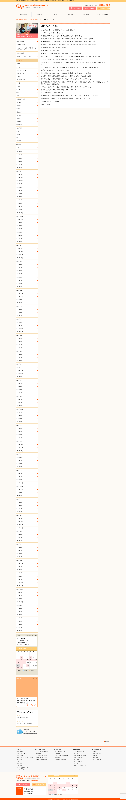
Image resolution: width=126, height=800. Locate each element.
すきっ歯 (76, 759)
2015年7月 (19, 566)
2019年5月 (19, 428)
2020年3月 (19, 396)
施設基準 (19, 759)
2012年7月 (19, 627)
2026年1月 (19, 174)
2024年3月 (19, 242)
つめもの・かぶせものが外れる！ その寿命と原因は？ (26, 48)
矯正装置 (18, 141)
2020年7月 (19, 383)
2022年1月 (19, 325)
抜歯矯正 (57, 757)
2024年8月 (19, 225)
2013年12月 (19, 602)
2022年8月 (19, 303)
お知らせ (19, 763)
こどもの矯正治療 (40, 749)
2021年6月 (19, 348)
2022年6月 (19, 309)
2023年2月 (19, 283)
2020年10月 (19, 373)
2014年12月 (19, 582)
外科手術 (18, 105)
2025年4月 (19, 200)
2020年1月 (19, 402)
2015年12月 (19, 560)
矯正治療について (96, 749)
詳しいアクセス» (32, 705)
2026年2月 (19, 171)
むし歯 (18, 89)
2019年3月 (19, 434)
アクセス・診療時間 (102, 14)
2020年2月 (19, 399)
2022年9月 (19, 299)
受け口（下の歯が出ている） (82, 755)
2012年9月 (19, 621)
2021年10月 (19, 335)
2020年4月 (19, 393)
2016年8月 (19, 534)
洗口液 (18, 134)
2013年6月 (19, 608)
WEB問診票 (76, 8)
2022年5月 (19, 312)
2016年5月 (19, 544)
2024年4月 (19, 238)
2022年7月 (19, 306)
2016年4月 (19, 547)
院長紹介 (39, 14)
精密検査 (18, 144)
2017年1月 (19, 518)
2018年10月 (19, 451)
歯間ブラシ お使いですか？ (23, 56)
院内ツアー (86, 14)
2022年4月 (19, 315)
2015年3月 (19, 579)
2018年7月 (19, 460)
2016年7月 (19, 537)
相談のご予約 (105, 8)
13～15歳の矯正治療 (41, 759)
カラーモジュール (21, 70)
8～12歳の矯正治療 (41, 757)
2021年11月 (19, 332)
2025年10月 (19, 180)
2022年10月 (19, 296)
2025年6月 (19, 193)
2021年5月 (19, 351)
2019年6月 (19, 425)
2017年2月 (19, 515)
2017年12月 (19, 483)
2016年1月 (19, 557)
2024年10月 (19, 219)
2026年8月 (19, 152)
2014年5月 (19, 598)
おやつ (18, 63)
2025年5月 (19, 197)
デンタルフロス (20, 79)
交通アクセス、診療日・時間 (25, 757)
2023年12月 (19, 251)
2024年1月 (19, 248)
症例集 (55, 14)
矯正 (17, 137)
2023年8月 (19, 264)
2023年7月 (19, 267)
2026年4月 (19, 164)
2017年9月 (19, 492)
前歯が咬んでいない (79, 757)
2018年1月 (19, 479)
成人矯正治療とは (60, 751)
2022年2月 (19, 322)
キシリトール (20, 73)
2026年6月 (19, 158)
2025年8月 (19, 187)
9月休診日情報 (20, 41)
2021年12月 (19, 328)
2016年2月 (19, 553)
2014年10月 (19, 589)
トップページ (19, 749)
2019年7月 (19, 422)
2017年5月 (19, 505)
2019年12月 (19, 405)
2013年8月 (19, 605)
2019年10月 (19, 412)
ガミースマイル (78, 761)
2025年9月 (19, 184)
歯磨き (18, 118)
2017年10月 (19, 489)
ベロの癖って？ (20, 44)
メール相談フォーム (22, 767)
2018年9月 (19, 454)
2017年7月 (19, 499)
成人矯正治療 (57, 749)
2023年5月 (19, 274)
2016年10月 (19, 528)
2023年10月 (19, 258)
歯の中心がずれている (80, 765)
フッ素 (18, 83)
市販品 (18, 108)
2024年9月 (19, 222)
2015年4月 (19, 576)
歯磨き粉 (18, 121)
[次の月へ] (36, 648)
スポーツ (18, 76)
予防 (17, 92)
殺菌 (17, 131)
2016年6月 (19, 541)
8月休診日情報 (20, 53)
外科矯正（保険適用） (61, 759)
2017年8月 (19, 496)
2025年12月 (19, 177)
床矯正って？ (39, 753)
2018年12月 (19, 444)
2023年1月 (19, 287)
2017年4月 (19, 508)
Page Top (107, 741)
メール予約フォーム (22, 769)
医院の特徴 (23, 14)
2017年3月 (19, 512)
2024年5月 (19, 235)
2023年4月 (19, 277)
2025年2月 (19, 206)
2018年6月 (19, 463)
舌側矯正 (57, 753)
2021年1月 (19, 364)
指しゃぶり (19, 112)
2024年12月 (19, 213)
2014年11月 (19, 586)
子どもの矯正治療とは (42, 751)
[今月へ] (33, 648)
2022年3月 (19, 319)
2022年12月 (19, 290)
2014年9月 (19, 592)
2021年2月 (19, 360)
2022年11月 (19, 293)
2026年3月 (19, 168)
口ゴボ (76, 763)
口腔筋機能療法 (20, 99)
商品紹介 (18, 102)
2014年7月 (19, 595)
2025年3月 (19, 203)
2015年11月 (19, 563)
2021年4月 (19, 354)
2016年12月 (19, 521)
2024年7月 (19, 229)
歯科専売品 (19, 124)
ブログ (40, 19)
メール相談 (90, 8)
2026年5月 (19, 161)
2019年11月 (19, 409)
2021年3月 (19, 357)
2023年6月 (19, 270)
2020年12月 (19, 367)
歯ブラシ (18, 115)
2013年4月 (19, 611)
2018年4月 (19, 470)
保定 (17, 96)
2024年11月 (19, 216)
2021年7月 (19, 344)
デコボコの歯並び (79, 751)
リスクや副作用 (97, 759)
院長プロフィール (22, 753)
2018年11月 (19, 447)
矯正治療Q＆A (97, 753)
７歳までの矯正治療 (41, 755)
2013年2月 (19, 615)
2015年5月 (19, 573)
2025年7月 (19, 190)
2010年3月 (19, 631)
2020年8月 (19, 380)
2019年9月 (19, 415)
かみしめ (18, 67)
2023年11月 (19, 254)
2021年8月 (19, 341)
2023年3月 (19, 280)
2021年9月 (19, 338)
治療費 (95, 755)
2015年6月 (19, 570)
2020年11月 (19, 370)
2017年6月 (19, 502)
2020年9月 (19, 377)
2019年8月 (19, 418)
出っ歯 (76, 753)
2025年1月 (19, 209)
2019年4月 (19, 431)
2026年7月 (19, 155)
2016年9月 (19, 531)
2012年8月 (19, 624)
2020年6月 (19, 386)
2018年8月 (19, 457)
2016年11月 (19, 525)
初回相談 (70, 14)
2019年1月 (19, 441)
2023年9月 (19, 261)
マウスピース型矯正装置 (61, 755)
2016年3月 (19, 550)
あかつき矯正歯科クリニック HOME (26, 19)
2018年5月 (19, 467)
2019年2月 (19, 438)
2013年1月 (19, 618)
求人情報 (19, 765)
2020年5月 (19, 389)
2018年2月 (19, 476)
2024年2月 (19, 245)
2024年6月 (19, 232)
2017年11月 (19, 486)
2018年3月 (19, 473)
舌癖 (17, 147)
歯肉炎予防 (19, 128)
